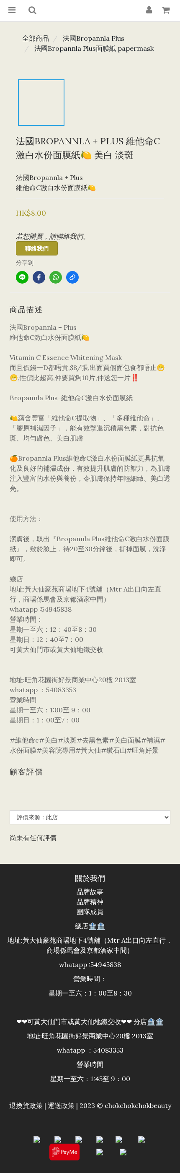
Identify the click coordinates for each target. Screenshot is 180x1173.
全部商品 (35, 38)
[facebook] (39, 277)
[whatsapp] (55, 277)
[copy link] (72, 277)
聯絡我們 (37, 248)
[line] (22, 277)
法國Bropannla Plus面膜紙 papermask (94, 48)
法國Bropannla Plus (93, 38)
